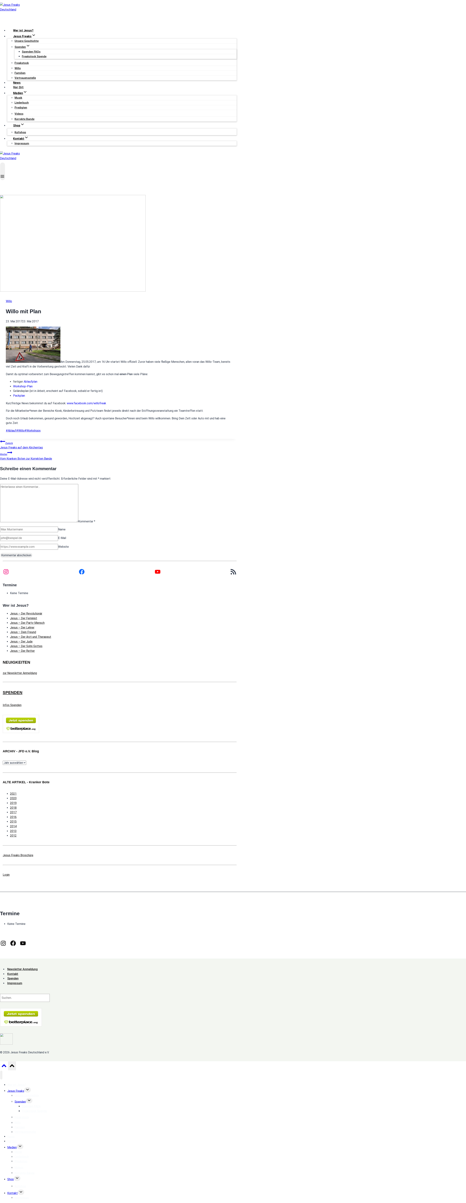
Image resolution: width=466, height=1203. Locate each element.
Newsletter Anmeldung (22, 969)
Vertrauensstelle (25, 78)
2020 (13, 798)
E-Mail (62, 538)
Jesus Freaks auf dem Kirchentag (21, 445)
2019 (13, 803)
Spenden (20, 1101)
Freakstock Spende (34, 56)
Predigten (21, 107)
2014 (13, 826)
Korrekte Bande (24, 119)
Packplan (19, 395)
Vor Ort (18, 87)
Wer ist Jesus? (23, 30)
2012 (13, 835)
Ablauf (11, 430)
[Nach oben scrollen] (4, 1066)
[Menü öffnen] (2, 171)
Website (63, 546)
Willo (18, 68)
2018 (13, 807)
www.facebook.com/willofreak (86, 403)
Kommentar (86, 521)
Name (62, 529)
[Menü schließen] (1, 1075)
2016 (13, 817)
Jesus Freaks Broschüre (18, 855)
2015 (13, 821)
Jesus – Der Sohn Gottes (26, 646)
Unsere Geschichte (27, 41)
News (17, 82)
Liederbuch (22, 102)
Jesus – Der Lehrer (22, 627)
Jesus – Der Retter (22, 651)
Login (6, 874)
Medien (12, 1147)
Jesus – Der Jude (21, 641)
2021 (13, 793)
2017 (13, 812)
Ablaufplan (30, 381)
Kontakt (12, 1193)
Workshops (32, 430)
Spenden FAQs (31, 51)
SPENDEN (12, 692)
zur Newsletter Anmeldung (20, 673)
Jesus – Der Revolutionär (26, 613)
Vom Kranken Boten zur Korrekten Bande (26, 457)
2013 (13, 831)
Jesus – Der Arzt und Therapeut (30, 637)
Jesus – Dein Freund (23, 632)
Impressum (22, 143)
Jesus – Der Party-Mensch (27, 623)
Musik (18, 97)
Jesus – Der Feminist (23, 618)
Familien (20, 73)
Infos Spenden (12, 705)
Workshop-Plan (23, 386)
